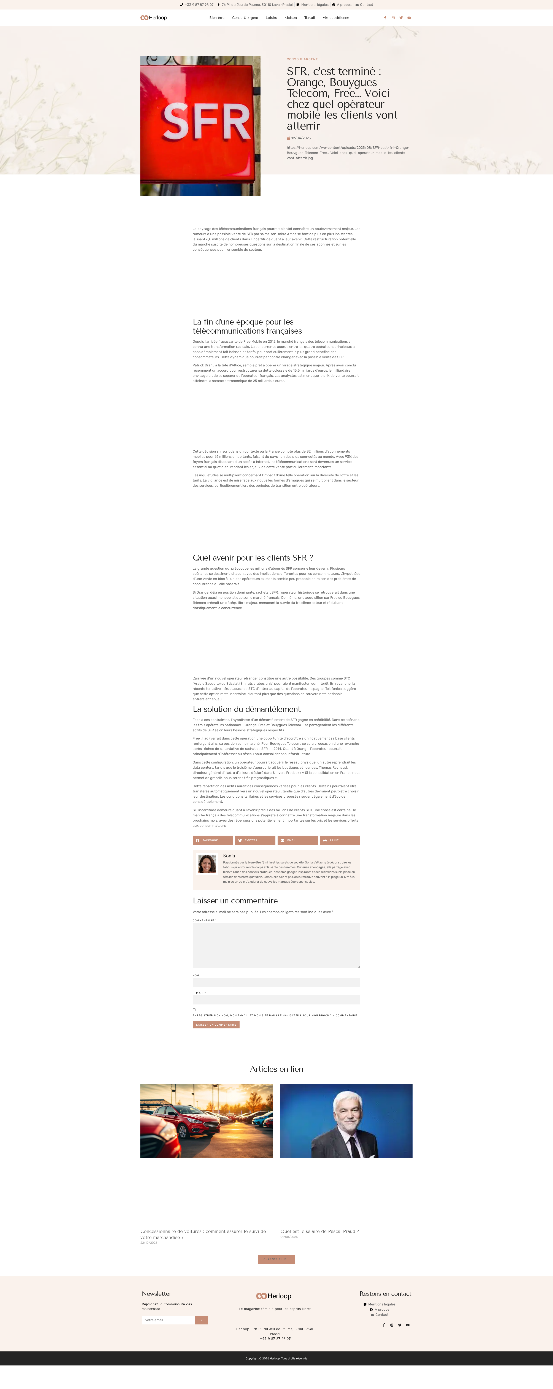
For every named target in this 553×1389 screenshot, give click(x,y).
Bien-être (216, 18)
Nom (197, 975)
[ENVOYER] (201, 1320)
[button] (213, 840)
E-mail (199, 993)
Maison (290, 18)
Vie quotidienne (336, 18)
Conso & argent (245, 18)
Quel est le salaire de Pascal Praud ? (319, 1231)
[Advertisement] (276, 285)
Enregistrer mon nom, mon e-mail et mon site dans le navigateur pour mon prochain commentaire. (275, 1015)
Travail (309, 18)
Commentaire (205, 920)
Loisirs (271, 18)
